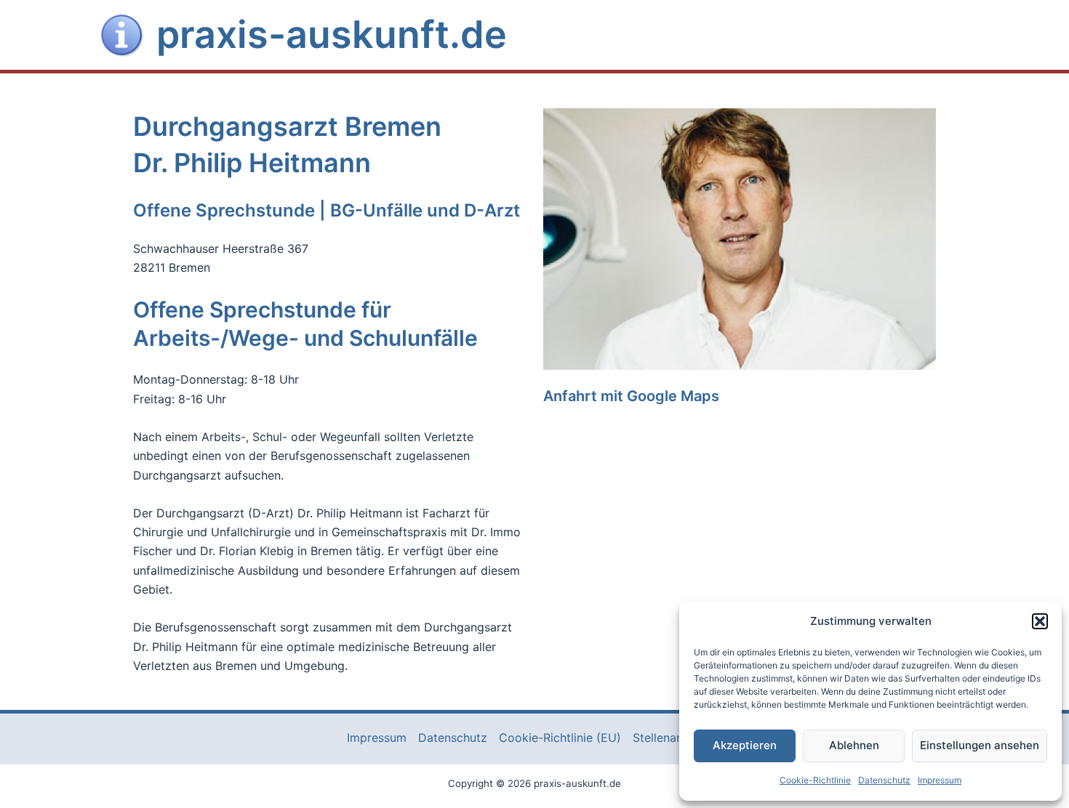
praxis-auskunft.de (331, 34)
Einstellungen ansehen (979, 745)
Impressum (939, 780)
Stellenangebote (677, 737)
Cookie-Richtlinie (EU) (560, 737)
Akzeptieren (745, 745)
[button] (1040, 621)
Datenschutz (884, 780)
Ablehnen (854, 745)
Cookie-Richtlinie (815, 780)
